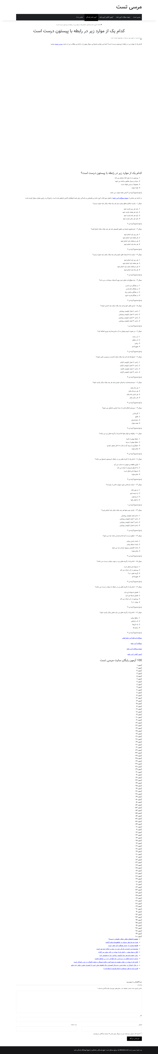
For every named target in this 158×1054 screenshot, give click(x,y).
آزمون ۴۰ (139, 772)
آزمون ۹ (139, 687)
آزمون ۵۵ (138, 813)
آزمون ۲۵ (139, 731)
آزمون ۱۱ (139, 692)
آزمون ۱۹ (139, 714)
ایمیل (140, 1024)
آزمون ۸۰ (139, 881)
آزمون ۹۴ (139, 920)
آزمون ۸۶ (139, 898)
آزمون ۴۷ (139, 791)
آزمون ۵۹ (139, 824)
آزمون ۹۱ (139, 911)
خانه (99, 25)
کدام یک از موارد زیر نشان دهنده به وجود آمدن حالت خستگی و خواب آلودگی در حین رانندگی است (106, 962)
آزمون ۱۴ (139, 701)
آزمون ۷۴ (139, 865)
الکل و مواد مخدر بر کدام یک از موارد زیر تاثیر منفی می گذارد (118, 952)
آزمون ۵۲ (139, 805)
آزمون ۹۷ (139, 928)
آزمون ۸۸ (138, 903)
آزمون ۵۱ (139, 802)
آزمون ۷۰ (139, 854)
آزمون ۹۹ (139, 933)
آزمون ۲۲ (139, 722)
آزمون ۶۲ (139, 832)
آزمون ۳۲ (138, 750)
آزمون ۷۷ (138, 873)
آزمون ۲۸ (139, 739)
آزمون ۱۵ (139, 703)
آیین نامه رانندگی (91, 17)
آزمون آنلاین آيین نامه (106, 17)
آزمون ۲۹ (139, 742)
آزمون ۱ (139, 665)
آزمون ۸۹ (139, 906)
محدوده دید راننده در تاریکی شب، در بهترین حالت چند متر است (117, 949)
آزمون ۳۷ (138, 764)
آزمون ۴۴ (139, 783)
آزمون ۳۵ (138, 758)
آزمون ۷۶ (139, 870)
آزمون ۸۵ (138, 895)
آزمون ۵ (139, 676)
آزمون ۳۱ (139, 747)
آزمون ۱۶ (139, 706)
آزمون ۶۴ (139, 838)
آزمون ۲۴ (139, 728)
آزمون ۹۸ (139, 931)
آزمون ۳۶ (139, 761)
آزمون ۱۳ (139, 698)
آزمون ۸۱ (139, 884)
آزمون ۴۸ (139, 794)
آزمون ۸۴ (139, 892)
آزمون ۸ (139, 684)
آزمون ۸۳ (138, 890)
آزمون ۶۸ (139, 848)
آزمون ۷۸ (138, 876)
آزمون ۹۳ (138, 917)
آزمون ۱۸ (139, 712)
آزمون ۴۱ (139, 774)
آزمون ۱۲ (139, 695)
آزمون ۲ (139, 668)
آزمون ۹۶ (139, 925)
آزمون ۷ (139, 681)
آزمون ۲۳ (138, 725)
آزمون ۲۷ (139, 736)
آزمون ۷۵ (138, 868)
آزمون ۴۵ (139, 785)
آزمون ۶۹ (139, 851)
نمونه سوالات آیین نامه (123, 17)
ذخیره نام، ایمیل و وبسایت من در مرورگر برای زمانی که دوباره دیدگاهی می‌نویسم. (116, 1034)
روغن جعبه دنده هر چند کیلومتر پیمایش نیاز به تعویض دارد (118, 955)
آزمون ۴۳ (138, 780)
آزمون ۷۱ (139, 857)
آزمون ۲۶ (139, 733)
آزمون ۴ (139, 673)
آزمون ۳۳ (138, 753)
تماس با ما (79, 17)
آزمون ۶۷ (139, 846)
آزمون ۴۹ (139, 796)
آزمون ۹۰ (139, 909)
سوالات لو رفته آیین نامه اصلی (132, 638)
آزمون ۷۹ (139, 879)
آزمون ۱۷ (139, 709)
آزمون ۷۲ (139, 859)
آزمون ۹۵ (139, 922)
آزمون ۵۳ (138, 807)
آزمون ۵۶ (139, 816)
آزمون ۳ (139, 670)
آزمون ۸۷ (138, 900)
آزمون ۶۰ (139, 827)
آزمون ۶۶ (139, 843)
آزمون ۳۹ (138, 769)
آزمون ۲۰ (139, 717)
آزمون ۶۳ (139, 835)
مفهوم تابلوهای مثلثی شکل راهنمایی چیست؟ (123, 939)
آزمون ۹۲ (139, 914)
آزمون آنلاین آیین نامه (134, 654)
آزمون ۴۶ (139, 788)
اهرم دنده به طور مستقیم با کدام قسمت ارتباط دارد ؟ (121, 968)
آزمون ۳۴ (138, 755)
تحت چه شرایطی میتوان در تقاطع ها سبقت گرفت (122, 942)
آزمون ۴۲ (139, 777)
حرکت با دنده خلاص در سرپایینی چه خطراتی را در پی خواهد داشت (116, 958)
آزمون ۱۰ (139, 690)
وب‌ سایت (74, 1024)
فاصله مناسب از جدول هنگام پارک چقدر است (123, 945)
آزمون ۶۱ (139, 829)
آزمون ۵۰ (139, 799)
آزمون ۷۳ (138, 862)
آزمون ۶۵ (139, 840)
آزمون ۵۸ (138, 821)
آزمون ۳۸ (138, 766)
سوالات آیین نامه (136, 643)
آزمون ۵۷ (138, 818)
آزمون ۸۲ (139, 887)
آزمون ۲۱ (139, 720)
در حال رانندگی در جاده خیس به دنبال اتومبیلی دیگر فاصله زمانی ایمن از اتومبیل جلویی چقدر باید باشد (104, 965)
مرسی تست (136, 17)
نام (141, 1015)
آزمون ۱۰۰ (138, 936)
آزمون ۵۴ (139, 810)
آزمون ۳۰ (139, 744)
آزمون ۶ (139, 679)
